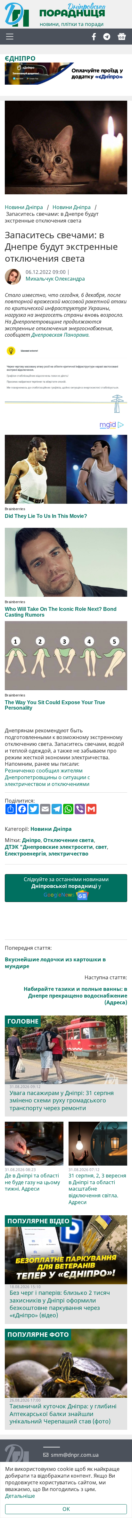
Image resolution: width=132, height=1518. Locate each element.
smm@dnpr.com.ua (75, 1455)
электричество (68, 853)
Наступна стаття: (75, 990)
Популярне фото (38, 1334)
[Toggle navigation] (9, 36)
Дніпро (31, 840)
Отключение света (68, 840)
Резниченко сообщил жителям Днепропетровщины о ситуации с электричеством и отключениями (47, 777)
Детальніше (20, 1496)
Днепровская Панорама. (61, 335)
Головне (22, 1021)
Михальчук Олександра (55, 278)
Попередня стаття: (55, 957)
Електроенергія (25, 853)
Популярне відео (38, 1221)
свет (101, 847)
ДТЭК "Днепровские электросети (49, 847)
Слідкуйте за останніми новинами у (66, 887)
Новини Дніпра (24, 207)
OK (66, 1509)
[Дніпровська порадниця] (21, 1457)
